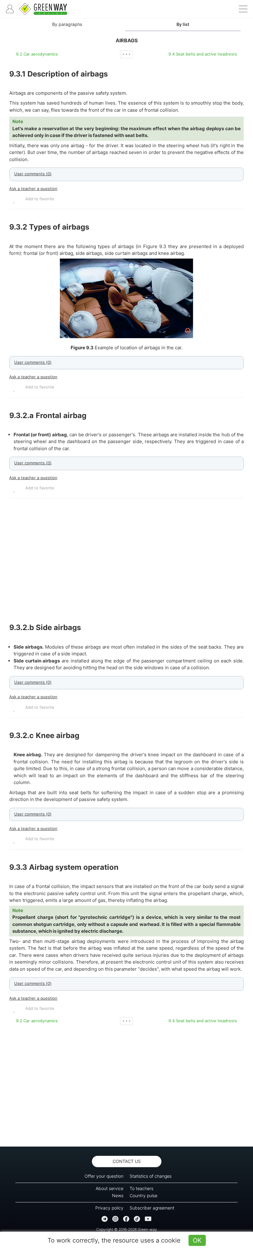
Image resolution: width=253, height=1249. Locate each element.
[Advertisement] (126, 560)
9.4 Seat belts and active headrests (202, 54)
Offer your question (104, 1176)
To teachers (141, 1188)
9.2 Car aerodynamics (37, 54)
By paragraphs (67, 24)
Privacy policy (109, 1207)
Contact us (127, 1161)
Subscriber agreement (152, 1207)
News (117, 1195)
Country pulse (143, 1195)
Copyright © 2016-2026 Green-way (126, 1229)
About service (109, 1188)
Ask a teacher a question (33, 188)
